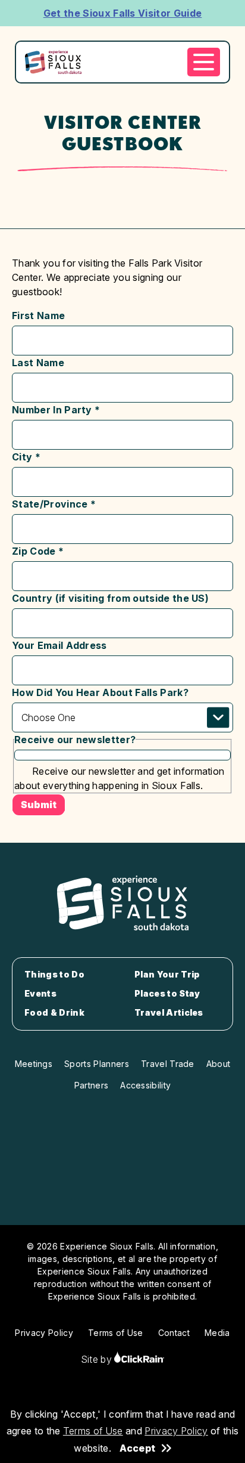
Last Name (38, 363)
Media (217, 1333)
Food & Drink (54, 1012)
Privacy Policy (176, 1431)
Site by (98, 1359)
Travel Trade (167, 1064)
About (218, 1064)
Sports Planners (96, 1064)
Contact (174, 1333)
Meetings (34, 1064)
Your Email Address (59, 645)
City (26, 457)
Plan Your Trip (166, 974)
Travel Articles (168, 1012)
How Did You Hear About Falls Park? (100, 692)
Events (40, 993)
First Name (38, 315)
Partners (91, 1085)
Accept (137, 1448)
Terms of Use (93, 1431)
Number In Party (56, 410)
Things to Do (54, 974)
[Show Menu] (203, 62)
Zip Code (38, 551)
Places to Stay (167, 993)
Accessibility (145, 1085)
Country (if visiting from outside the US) (110, 598)
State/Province (54, 504)
